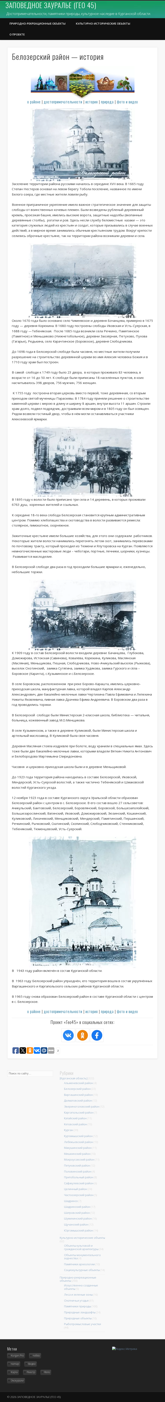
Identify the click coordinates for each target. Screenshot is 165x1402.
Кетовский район (75, 1124)
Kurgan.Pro (17, 1355)
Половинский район (77, 1171)
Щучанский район (76, 1224)
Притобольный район (78, 1177)
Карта (14, 1372)
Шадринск (71, 1201)
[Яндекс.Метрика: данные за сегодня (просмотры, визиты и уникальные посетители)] (124, 1349)
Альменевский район (78, 1083)
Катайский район (75, 1118)
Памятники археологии (79, 1264)
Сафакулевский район (78, 1183)
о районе (34, 101)
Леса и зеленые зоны (78, 1294)
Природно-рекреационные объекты (37, 23)
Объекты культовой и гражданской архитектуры (81, 1247)
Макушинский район (78, 1148)
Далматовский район (78, 1100)
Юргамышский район (78, 1230)
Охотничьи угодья (76, 1300)
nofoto (36, 1355)
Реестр (31, 1372)
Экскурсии (17, 1380)
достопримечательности (63, 101)
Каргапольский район (78, 1112)
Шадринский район (77, 1207)
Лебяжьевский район (78, 1142)
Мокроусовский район (79, 1159)
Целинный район (75, 1189)
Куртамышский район (78, 1136)
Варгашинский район (78, 1095)
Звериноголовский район (81, 1106)
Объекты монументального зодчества (82, 1256)
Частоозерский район (78, 1195)
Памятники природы (77, 1306)
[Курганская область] (73, 1078)
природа (107, 101)
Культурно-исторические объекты (103, 23)
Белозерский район (77, 1089)
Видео (31, 1364)
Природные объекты (78, 1318)
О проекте (17, 34)
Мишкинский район (77, 1154)
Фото (47, 1372)
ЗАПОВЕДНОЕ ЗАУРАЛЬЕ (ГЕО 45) (51, 5)
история (92, 101)
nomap (15, 1364)
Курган (68, 1130)
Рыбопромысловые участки (82, 1324)
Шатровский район (77, 1213)
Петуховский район (77, 1165)
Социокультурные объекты (82, 1270)
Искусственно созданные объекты (81, 1287)
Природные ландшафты (79, 1312)
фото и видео (127, 101)
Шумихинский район (78, 1218)
